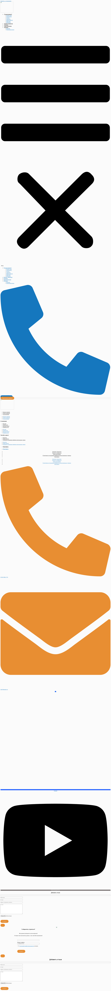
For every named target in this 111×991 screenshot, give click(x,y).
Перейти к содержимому (6, 1)
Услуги (7, 17)
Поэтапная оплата (10, 29)
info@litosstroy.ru (4, 689)
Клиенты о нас (6, 427)
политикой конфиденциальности (27, 946)
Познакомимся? (8, 14)
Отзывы (6, 25)
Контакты (8, 22)
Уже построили (7, 26)
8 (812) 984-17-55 (4, 577)
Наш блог (8, 21)
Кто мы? (4, 423)
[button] (55, 148)
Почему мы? (9, 15)
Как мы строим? (6, 426)
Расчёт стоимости (6, 413)
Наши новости (9, 20)
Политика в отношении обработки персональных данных (14, 440)
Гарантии (8, 19)
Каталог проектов (8, 23)
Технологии (9, 16)
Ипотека (6, 27)
